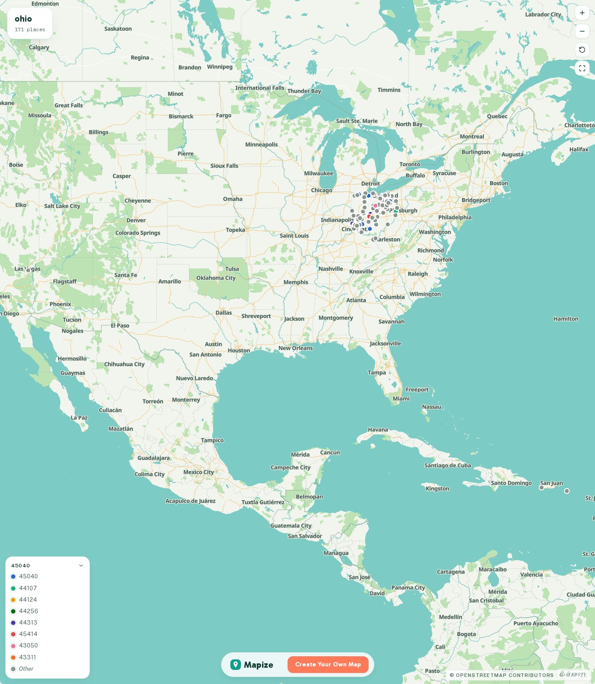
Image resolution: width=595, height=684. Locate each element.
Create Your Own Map (328, 664)
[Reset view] (582, 49)
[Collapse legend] (81, 566)
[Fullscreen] (582, 68)
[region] (297, 342)
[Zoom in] (582, 12)
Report (576, 673)
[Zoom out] (582, 31)
